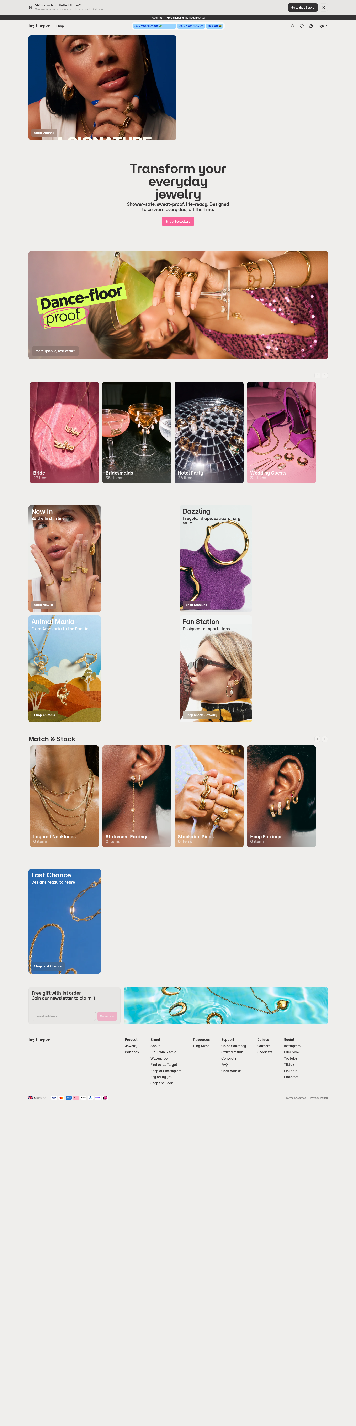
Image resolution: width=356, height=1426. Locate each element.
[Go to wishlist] (301, 26)
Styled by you (161, 1077)
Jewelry (131, 1046)
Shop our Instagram (165, 1071)
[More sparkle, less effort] (178, 305)
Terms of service (296, 1097)
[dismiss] (323, 7)
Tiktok (289, 1064)
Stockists (264, 1052)
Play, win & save (163, 1052)
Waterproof (159, 1058)
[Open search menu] (292, 26)
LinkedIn (290, 1071)
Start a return (232, 1052)
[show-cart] (310, 26)
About (155, 1046)
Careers (263, 1046)
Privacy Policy (319, 1097)
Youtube (290, 1058)
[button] (64, 558)
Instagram (292, 1046)
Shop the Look (161, 1083)
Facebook (292, 1052)
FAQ (224, 1064)
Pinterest (291, 1077)
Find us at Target (163, 1064)
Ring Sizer (201, 1046)
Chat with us (231, 1071)
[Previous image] (317, 375)
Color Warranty (233, 1046)
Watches (132, 1052)
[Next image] (325, 375)
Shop (60, 26)
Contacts (228, 1058)
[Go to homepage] (39, 26)
